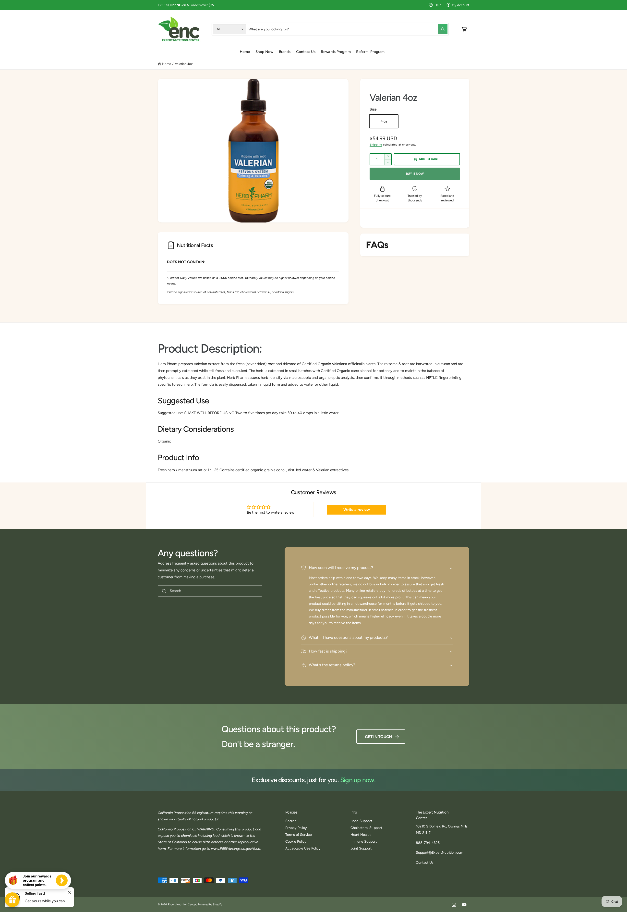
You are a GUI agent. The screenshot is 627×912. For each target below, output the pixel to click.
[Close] (69, 892)
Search (290, 821)
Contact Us (425, 862)
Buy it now (415, 173)
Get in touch (378, 736)
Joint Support (361, 848)
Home (166, 64)
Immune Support (363, 841)
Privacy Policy (296, 828)
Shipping (376, 144)
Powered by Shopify (210, 904)
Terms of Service (298, 834)
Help (437, 5)
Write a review (356, 509)
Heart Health (360, 834)
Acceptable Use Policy (303, 848)
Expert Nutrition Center (182, 904)
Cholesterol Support (366, 828)
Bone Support (361, 821)
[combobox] (348, 29)
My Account (460, 5)
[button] (464, 29)
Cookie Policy (295, 841)
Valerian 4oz (184, 64)
